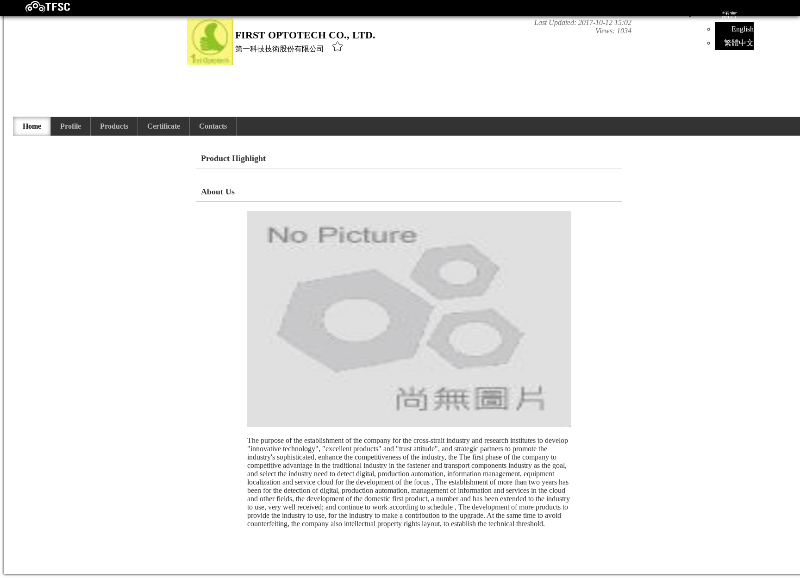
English (742, 29)
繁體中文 (739, 43)
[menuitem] (32, 126)
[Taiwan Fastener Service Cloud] (39, 10)
